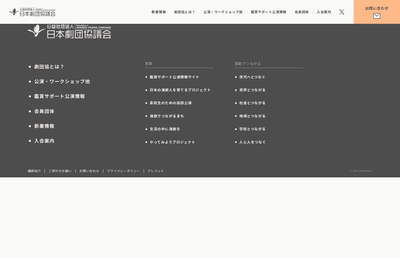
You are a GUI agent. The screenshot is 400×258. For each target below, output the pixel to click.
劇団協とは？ (184, 11)
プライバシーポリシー (123, 171)
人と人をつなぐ (250, 142)
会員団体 (302, 11)
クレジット (156, 171)
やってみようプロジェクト (170, 142)
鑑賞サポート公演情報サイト (172, 77)
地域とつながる (250, 116)
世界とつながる (250, 90)
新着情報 (159, 11)
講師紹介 (34, 171)
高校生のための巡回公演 (168, 103)
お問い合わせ (89, 171)
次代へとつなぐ (250, 77)
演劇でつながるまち (164, 116)
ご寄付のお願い (60, 171)
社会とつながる (250, 103)
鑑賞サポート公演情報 (269, 11)
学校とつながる (250, 129)
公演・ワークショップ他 (223, 11)
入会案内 (324, 11)
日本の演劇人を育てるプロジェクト (178, 90)
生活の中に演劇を (163, 129)
